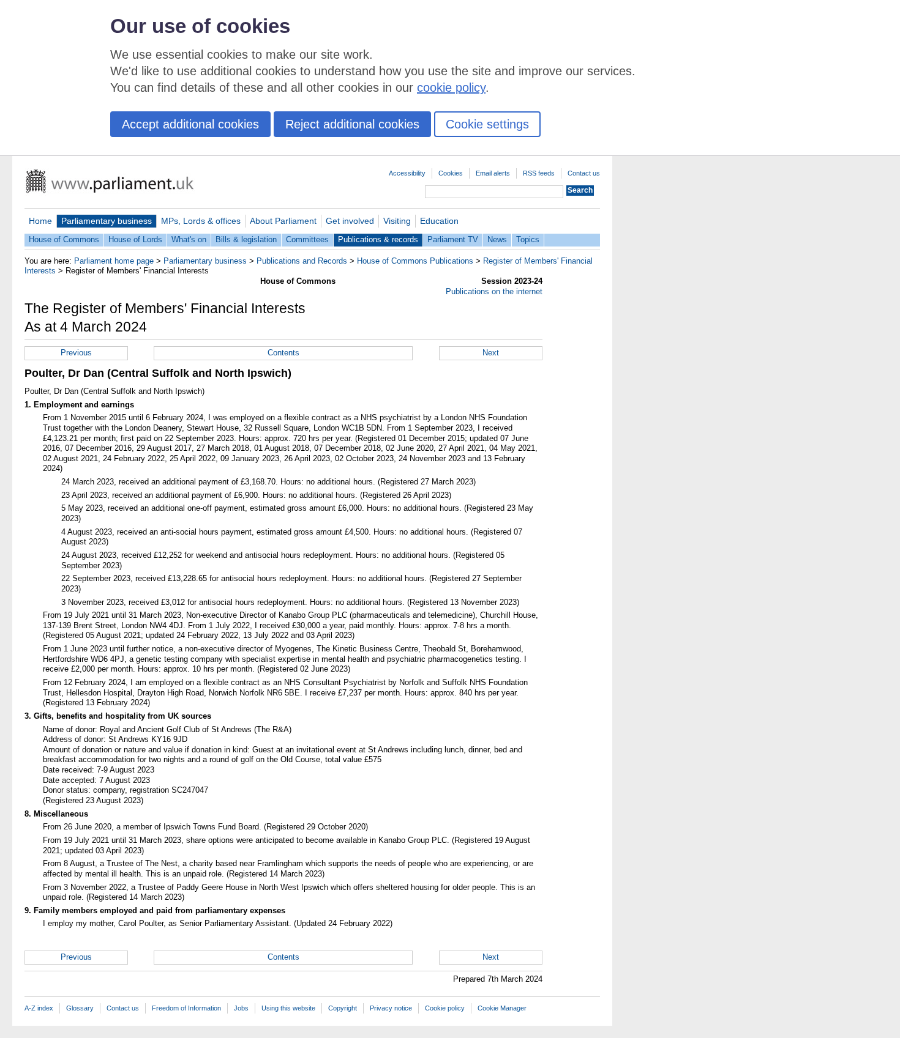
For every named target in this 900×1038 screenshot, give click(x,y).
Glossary (80, 1008)
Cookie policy (445, 1008)
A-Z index (38, 1008)
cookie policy (451, 87)
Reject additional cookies (352, 124)
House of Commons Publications (415, 260)
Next (490, 352)
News (497, 239)
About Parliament (283, 221)
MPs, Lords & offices (201, 221)
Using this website (288, 1008)
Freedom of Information (186, 1008)
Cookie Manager (502, 1008)
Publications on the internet (494, 291)
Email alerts (493, 173)
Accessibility (407, 173)
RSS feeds (539, 173)
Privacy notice (391, 1008)
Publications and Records (302, 260)
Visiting (397, 221)
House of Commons (64, 239)
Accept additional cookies (190, 124)
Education (439, 221)
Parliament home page (114, 260)
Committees (307, 239)
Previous (76, 352)
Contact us (584, 173)
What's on (188, 239)
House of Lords (135, 239)
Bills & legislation (246, 239)
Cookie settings (487, 124)
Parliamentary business (106, 221)
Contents (283, 352)
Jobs (241, 1008)
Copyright (342, 1008)
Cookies (450, 173)
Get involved (350, 221)
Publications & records (378, 239)
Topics (527, 239)
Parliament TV (452, 239)
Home (40, 221)
